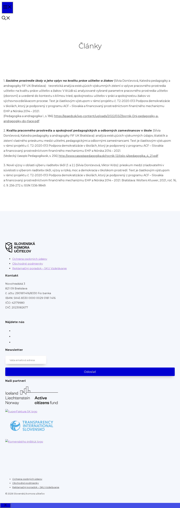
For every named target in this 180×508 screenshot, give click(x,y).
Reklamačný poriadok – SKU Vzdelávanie (39, 268)
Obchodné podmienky (27, 263)
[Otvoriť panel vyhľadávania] (6, 18)
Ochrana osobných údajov (29, 259)
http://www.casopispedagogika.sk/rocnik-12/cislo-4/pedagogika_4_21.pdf (108, 156)
